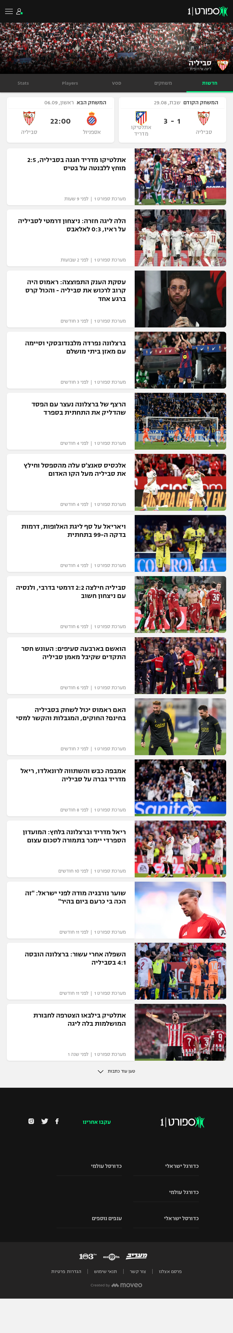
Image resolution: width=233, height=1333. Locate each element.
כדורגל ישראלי (182, 1166)
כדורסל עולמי (106, 1166)
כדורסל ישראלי (181, 1218)
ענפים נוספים (107, 1218)
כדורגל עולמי (184, 1192)
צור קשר (138, 1271)
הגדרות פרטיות (66, 1271)
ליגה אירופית (200, 69)
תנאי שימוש (105, 1271)
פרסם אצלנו (170, 1271)
